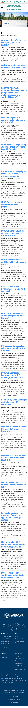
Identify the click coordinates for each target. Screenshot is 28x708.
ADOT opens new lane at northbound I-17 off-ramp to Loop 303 (13, 262)
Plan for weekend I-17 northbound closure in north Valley (13, 484)
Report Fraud (18, 665)
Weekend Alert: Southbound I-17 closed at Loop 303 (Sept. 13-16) (13, 429)
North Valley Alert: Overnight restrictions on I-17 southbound (14, 402)
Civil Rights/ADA (14, 696)
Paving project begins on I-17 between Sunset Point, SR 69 (14, 66)
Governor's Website (20, 661)
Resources (18, 653)
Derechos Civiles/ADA (14, 699)
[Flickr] (19, 624)
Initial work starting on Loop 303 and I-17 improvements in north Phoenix (13, 147)
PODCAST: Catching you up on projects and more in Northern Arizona (12, 233)
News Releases (19, 638)
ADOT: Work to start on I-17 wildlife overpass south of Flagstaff (13, 315)
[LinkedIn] (24, 624)
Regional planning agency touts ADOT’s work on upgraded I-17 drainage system (12, 516)
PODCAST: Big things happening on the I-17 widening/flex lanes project (13, 375)
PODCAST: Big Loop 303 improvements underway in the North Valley (13, 120)
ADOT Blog (17, 636)
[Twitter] (9, 624)
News (17, 634)
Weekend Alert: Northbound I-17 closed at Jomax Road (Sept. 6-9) (13, 457)
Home (6, 23)
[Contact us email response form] (16, 629)
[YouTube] (4, 624)
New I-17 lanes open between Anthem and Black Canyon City (13, 288)
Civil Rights (18, 656)
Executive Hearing (19, 658)
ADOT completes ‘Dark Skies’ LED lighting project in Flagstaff (14, 42)
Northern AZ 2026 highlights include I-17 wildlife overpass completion (13, 173)
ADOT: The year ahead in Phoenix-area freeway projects (11, 204)
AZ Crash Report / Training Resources (20, 668)
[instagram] (11, 629)
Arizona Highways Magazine (19, 642)
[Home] (14, 8)
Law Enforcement (19, 663)
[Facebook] (14, 624)
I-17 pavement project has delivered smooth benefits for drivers (13, 348)
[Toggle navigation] (2, 6)
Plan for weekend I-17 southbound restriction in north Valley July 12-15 (12, 575)
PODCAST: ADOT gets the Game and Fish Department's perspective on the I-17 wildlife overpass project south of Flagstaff (14, 92)
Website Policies (14, 702)
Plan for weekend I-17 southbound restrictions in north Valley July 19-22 (13, 544)
